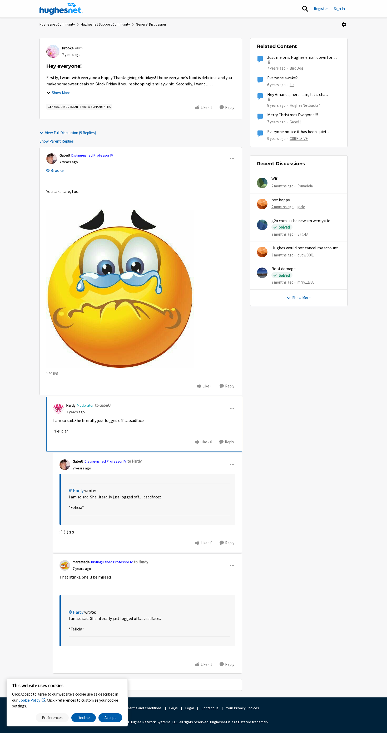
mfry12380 (305, 282)
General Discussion (151, 24)
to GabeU (103, 405)
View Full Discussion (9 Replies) (70, 132)
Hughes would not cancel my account (304, 248)
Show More (61, 92)
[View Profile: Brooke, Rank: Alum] (52, 51)
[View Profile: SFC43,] (262, 225)
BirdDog (296, 68)
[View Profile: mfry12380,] (262, 273)
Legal (189, 708)
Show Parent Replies (56, 141)
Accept (110, 717)
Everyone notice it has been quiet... (298, 131)
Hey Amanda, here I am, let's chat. (297, 94)
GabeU (64, 155)
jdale (301, 206)
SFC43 (302, 234)
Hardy (71, 405)
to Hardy (134, 461)
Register (321, 8)
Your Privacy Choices (243, 708)
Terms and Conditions (144, 708)
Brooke (68, 48)
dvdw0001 (305, 255)
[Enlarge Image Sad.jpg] (120, 289)
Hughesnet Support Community (105, 24)
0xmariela (305, 185)
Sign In (339, 8)
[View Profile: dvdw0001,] (262, 252)
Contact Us (210, 708)
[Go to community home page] (61, 9)
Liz (292, 84)
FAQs (173, 708)
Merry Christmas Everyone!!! (292, 115)
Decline (83, 717)
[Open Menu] (344, 24)
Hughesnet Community (57, 24)
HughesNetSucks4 (305, 105)
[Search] (305, 9)
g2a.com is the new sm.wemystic (300, 221)
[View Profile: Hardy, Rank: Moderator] (58, 409)
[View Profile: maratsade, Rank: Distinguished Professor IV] (64, 565)
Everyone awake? (282, 78)
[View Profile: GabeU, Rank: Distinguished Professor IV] (51, 158)
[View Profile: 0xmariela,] (262, 183)
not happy (280, 200)
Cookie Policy (29, 700)
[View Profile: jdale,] (262, 204)
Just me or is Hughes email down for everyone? (300, 57)
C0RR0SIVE (299, 138)
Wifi (275, 179)
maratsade (81, 562)
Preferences (52, 717)
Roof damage (283, 268)
